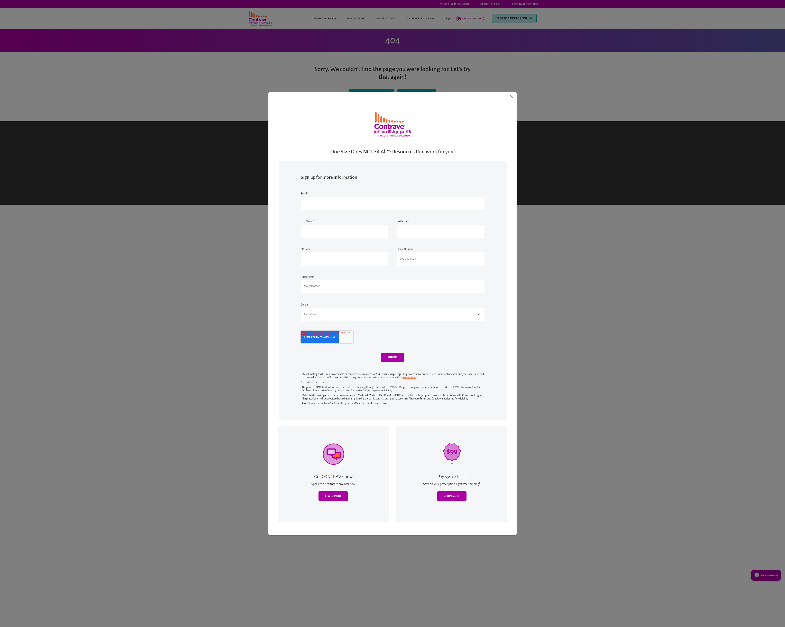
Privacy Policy (410, 377)
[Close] (511, 97)
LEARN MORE (452, 496)
